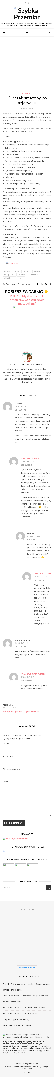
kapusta (37, 271)
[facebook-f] (25, 2)
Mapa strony (27, 1068)
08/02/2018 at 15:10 (21, 643)
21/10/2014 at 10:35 (21, 406)
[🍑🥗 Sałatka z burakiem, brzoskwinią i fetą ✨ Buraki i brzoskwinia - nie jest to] (43, 921)
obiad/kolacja (9, 278)
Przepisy (27, 94)
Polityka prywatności (40, 1067)
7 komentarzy (27, 108)
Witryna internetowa (12, 769)
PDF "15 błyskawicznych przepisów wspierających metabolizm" (27, 299)
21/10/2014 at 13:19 (40, 576)
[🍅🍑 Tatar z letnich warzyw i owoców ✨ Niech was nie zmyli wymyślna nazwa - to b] (43, 938)
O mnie (8, 1067)
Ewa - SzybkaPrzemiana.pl (18, 284)
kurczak (22, 275)
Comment (7, 781)
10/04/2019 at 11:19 (9, 708)
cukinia (16, 271)
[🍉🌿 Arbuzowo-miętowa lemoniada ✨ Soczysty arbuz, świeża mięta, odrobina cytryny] (10, 954)
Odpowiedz (20, 410)
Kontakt (15, 1067)
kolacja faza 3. (9, 275)
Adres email (9, 756)
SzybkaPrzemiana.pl (31, 458)
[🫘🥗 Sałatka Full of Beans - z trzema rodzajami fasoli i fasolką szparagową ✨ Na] (10, 921)
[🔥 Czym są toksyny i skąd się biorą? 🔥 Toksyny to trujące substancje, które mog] (27, 954)
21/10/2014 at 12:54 (34, 536)
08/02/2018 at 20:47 (27, 677)
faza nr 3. (26, 271)
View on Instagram (27, 967)
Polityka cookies (24, 1067)
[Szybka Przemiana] (27, 13)
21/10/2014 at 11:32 (27, 461)
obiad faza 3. (33, 275)
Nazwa (6, 743)
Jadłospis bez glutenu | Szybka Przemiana (21, 711)
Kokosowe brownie (36, 1007)
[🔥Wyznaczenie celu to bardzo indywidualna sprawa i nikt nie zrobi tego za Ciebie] (27, 921)
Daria (5, 995)
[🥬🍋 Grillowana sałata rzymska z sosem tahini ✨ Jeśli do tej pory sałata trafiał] (10, 938)
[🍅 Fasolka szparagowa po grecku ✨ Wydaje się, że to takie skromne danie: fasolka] (43, 954)
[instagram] (28, 2)
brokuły (7, 271)
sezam (21, 278)
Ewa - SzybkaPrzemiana (33, 674)
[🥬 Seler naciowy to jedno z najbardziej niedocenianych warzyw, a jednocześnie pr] (27, 938)
